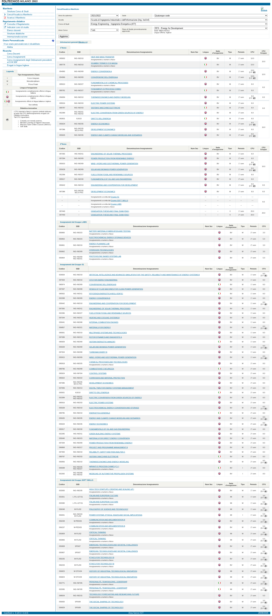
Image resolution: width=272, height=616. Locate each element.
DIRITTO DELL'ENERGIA (101, 119)
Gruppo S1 (115, 197)
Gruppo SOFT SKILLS (119, 200)
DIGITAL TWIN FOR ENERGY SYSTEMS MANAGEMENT (111, 388)
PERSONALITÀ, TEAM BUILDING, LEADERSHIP (108, 582)
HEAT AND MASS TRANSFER (102, 57)
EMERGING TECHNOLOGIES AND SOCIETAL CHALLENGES (113, 545)
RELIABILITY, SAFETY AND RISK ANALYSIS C (107, 452)
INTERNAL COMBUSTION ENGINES (103, 322)
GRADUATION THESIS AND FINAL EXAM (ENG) (110, 211)
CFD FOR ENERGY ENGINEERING (103, 280)
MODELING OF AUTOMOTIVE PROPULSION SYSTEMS (111, 474)
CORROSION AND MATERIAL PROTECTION (107, 378)
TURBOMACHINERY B (98, 352)
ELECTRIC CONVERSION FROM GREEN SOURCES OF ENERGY (117, 113)
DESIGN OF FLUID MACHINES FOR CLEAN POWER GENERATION (116, 289)
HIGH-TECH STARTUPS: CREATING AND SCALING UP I (111, 489)
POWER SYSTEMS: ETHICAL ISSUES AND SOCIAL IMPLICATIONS (115, 515)
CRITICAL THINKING (97, 532)
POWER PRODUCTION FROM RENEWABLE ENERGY (112, 158)
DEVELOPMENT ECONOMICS (103, 129)
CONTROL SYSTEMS (97, 373)
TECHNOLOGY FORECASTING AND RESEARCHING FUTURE (114, 594)
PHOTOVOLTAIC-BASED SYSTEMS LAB (105, 256)
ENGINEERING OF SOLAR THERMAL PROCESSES (111, 154)
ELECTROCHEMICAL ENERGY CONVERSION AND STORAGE (114, 408)
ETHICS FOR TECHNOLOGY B (101, 557)
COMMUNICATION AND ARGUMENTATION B (107, 520)
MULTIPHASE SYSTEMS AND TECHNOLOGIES (108, 333)
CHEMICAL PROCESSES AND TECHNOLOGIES (108, 362)
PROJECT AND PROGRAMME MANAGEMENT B (108, 447)
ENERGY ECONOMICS (100, 124)
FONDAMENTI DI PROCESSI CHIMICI (106, 89)
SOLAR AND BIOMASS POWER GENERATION (109, 169)
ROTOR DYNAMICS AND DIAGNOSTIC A (105, 337)
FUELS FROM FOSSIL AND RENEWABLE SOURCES (112, 175)
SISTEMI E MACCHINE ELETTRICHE (105, 108)
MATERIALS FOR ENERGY (100, 327)
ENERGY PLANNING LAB (99, 244)
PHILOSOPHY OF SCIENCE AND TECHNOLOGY (108, 509)
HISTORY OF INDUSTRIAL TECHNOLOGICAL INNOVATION (113, 571)
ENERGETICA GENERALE (99, 413)
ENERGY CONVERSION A (101, 71)
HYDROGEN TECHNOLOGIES (101, 250)
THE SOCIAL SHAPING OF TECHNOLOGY (106, 602)
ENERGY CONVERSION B (99, 298)
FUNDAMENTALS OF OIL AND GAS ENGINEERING (111, 179)
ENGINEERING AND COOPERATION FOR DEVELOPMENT (114, 185)
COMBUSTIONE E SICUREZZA (101, 369)
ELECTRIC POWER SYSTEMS (103, 103)
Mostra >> (83, 42)
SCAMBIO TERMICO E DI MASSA (104, 63)
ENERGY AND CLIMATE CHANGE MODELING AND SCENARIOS (116, 135)
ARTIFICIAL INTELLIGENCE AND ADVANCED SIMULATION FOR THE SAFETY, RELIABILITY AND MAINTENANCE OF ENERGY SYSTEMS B (144, 275)
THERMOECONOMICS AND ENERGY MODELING (111, 97)
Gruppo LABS (116, 204)
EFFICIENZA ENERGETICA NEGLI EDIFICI (106, 294)
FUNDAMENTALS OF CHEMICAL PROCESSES (109, 83)
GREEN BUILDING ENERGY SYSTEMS (104, 434)
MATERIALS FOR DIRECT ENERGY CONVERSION (109, 438)
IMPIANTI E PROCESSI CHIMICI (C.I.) (104, 466)
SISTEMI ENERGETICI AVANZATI (102, 342)
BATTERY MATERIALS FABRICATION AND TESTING (110, 231)
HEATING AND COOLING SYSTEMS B (104, 318)
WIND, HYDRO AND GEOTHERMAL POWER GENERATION (114, 163)
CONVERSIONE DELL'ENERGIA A (104, 77)
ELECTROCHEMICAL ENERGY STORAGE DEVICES (110, 237)
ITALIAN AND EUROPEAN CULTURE (103, 495)
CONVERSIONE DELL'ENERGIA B (102, 284)
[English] (264, 10)
